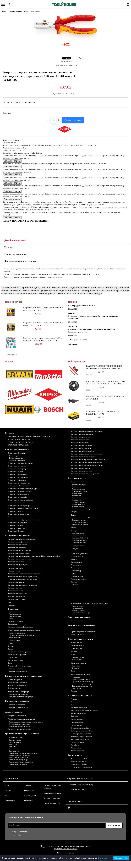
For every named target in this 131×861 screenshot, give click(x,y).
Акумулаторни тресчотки (17, 599)
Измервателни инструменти (80, 639)
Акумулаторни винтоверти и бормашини (22, 539)
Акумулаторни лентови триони (81, 445)
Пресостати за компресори (18, 694)
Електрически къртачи (16, 472)
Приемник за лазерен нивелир (82, 682)
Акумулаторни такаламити (17, 594)
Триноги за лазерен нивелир (82, 686)
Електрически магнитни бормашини (20, 463)
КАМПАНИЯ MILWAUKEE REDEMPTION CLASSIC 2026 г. (30, 436)
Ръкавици (74, 699)
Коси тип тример (15, 742)
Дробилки (12, 747)
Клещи (26, 11)
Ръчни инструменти (15, 11)
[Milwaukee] (19, 394)
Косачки (12, 749)
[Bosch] (48, 410)
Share (68, 58)
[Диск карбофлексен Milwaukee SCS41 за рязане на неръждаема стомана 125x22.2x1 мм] (74, 386)
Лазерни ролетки (78, 657)
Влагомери (76, 677)
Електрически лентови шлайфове (19, 503)
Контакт (7, 790)
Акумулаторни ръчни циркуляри (19, 559)
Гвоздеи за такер (14, 640)
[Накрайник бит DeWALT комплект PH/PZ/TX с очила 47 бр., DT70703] (11, 327)
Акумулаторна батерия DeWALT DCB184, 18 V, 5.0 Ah (102, 412)
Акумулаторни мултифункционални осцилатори (24, 574)
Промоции (9, 433)
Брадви (11, 618)
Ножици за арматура (79, 536)
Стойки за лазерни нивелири (82, 684)
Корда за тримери (78, 606)
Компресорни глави (14, 688)
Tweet (81, 58)
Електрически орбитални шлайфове (20, 500)
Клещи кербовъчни (78, 502)
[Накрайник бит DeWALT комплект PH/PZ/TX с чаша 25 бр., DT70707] (11, 312)
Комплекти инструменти (16, 596)
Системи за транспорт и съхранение (21, 635)
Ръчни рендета (76, 565)
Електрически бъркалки (16, 531)
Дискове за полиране (79, 522)
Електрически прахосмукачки (18, 514)
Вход (6, 796)
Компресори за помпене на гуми (19, 685)
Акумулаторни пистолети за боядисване (85, 474)
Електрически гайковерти (17, 480)
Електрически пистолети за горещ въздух (22, 489)
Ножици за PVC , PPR (80, 538)
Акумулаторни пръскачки (18, 764)
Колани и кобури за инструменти (19, 666)
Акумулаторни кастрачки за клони (21, 762)
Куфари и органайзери (17, 633)
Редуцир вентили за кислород (19, 724)
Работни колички (15, 637)
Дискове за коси (77, 608)
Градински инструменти (16, 737)
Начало (4, 11)
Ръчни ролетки (77, 659)
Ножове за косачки (78, 611)
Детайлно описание (15, 240)
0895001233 (83, 789)
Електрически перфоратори (17, 469)
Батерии (73, 629)
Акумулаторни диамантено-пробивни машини (87, 454)
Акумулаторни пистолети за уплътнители (22, 585)
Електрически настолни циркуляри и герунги (23, 508)
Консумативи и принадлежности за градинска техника (89, 603)
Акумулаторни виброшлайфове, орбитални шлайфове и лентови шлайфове (34, 556)
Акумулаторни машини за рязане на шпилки (86, 462)
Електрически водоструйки (17, 523)
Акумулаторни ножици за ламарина (83, 457)
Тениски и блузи (78, 722)
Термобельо (75, 745)
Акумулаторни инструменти (17, 535)
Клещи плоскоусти (78, 504)
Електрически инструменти (17, 449)
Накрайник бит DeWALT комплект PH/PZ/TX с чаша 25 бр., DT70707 (43, 309)
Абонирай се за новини (78, 340)
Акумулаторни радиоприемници (82, 434)
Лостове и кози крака (15, 660)
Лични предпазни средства (80, 695)
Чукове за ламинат (15, 612)
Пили (10, 603)
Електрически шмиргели (16, 528)
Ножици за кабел (78, 534)
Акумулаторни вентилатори (80, 468)
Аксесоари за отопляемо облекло (82, 731)
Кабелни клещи (35, 11)
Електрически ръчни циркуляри (19, 506)
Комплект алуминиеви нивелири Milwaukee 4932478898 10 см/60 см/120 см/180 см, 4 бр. (104, 367)
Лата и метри (76, 688)
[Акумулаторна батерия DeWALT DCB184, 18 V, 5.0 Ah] (74, 416)
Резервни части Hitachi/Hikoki (81, 767)
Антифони (74, 705)
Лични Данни (30, 796)
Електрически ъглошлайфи (17, 474)
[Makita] (48, 374)
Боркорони (76, 551)
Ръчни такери (75, 568)
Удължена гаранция (15, 254)
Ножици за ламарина (79, 540)
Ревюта (8, 247)
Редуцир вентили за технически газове (21, 719)
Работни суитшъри (77, 742)
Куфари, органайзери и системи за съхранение (24, 630)
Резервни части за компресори (18, 692)
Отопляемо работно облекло (81, 728)
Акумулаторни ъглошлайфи (17, 545)
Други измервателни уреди (80, 674)
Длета (10, 663)
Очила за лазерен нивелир (81, 679)
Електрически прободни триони (19, 483)
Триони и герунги (77, 576)
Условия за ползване (52, 793)
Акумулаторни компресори (17, 682)
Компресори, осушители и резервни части (23, 676)
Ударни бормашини (16, 456)
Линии (73, 671)
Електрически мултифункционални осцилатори (24, 520)
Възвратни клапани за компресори (21, 697)
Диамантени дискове (79, 520)
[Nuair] (19, 410)
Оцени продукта (66, 61)
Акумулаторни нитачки (16, 582)
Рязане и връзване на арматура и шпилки (22, 579)
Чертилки (11, 646)
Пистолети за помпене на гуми (18, 707)
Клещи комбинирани (79, 485)
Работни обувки (76, 725)
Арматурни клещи (78, 489)
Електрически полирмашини (18, 477)
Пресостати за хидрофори (81, 613)
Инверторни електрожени (17, 715)
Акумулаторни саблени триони (18, 553)
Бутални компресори (15, 680)
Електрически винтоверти (17, 466)
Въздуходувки (14, 751)
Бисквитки (28, 801)
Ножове (73, 527)
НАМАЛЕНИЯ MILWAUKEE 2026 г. (21, 442)
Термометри (75, 691)
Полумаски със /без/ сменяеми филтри (84, 710)
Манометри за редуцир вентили (20, 726)
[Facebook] (70, 795)
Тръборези (74, 585)
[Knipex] (48, 394)
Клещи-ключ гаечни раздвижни (83, 509)
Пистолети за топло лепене (17, 672)
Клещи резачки (77, 487)
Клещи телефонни (78, 506)
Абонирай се (12, 355)
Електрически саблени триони (18, 486)
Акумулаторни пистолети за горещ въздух (23, 576)
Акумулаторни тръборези (80, 440)
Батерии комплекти (77, 634)
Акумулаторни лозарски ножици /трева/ (23, 753)
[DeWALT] (19, 374)
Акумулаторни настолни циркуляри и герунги (87, 465)
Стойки (10, 643)
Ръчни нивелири (76, 648)
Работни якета (76, 748)
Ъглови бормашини (16, 458)
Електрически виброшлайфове (18, 497)
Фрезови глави (13, 624)
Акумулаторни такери (15, 568)
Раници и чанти (13, 657)
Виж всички (72, 344)
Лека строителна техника (79, 617)
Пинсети (74, 559)
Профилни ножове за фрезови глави (20, 627)
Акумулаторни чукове (15, 588)
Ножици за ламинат (79, 542)
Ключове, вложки (77, 556)
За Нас (7, 785)
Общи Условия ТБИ (52, 803)
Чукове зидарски (15, 614)
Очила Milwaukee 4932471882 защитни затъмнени (105, 397)
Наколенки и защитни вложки (81, 736)
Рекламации (29, 790)
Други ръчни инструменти (17, 655)
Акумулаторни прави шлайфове (82, 437)
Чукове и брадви (13, 609)
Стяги (73, 573)
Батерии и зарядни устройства (81, 625)
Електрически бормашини (17, 453)
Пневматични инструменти (17, 701)
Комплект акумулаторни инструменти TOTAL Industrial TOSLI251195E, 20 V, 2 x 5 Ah (42, 339)
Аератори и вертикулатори (18, 757)
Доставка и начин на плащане (20, 261)
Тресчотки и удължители (79, 554)
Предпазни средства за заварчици (19, 729)
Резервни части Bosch (78, 762)
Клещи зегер (76, 496)
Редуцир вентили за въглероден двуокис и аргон (26, 722)
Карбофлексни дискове (80, 524)
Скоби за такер (76, 571)
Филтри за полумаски (78, 713)
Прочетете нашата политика (66, 849)
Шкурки (11, 649)
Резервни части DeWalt (79, 759)
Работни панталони (77, 751)
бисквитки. (102, 858)
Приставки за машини (15, 669)
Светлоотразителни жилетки (81, 734)
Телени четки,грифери (78, 579)
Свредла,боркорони (77, 546)
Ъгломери (75, 668)
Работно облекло (77, 719)
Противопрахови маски (79, 708)
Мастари (74, 651)
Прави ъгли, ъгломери (78, 663)
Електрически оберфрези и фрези (19, 491)
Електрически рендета (15, 511)
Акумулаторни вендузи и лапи (81, 471)
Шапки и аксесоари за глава (80, 739)
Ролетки (73, 655)
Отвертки (74, 512)
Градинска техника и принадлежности (22, 734)
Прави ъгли (76, 666)
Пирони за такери (15, 571)
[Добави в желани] (125, 111)
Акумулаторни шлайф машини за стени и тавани (88, 459)
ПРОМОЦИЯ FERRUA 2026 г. (19, 445)
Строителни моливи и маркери (18, 652)
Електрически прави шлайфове (19, 494)
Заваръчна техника (13, 712)
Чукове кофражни (15, 616)
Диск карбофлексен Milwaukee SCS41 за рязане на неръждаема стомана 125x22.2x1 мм (105, 382)
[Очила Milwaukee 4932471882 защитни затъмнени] (74, 401)
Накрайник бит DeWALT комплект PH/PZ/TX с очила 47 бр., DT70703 (43, 324)
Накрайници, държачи (15, 621)
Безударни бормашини (17, 460)
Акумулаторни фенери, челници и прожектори (87, 431)
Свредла (75, 549)
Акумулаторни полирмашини (81, 448)
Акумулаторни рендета (16, 562)
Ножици (73, 531)
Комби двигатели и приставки (19, 755)
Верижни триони (15, 740)
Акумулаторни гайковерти (17, 548)
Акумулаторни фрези (15, 591)
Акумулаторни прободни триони (19, 550)
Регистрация (9, 801)
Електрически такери (15, 517)
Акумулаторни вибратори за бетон (83, 451)
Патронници (12, 605)
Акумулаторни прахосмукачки (18, 564)
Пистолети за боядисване (16, 705)
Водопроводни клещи (79, 491)
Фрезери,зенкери (77, 562)
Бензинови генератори (78, 621)
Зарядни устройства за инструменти (83, 632)
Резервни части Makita (78, 764)
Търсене (27, 785)
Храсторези (13, 744)
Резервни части (75, 755)
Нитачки (74, 582)
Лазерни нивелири (77, 643)
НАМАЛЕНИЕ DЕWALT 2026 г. (19, 439)
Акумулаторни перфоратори (18, 542)
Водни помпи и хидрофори (18, 760)
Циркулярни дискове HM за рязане (84, 518)
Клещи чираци (77, 493)
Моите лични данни (65, 853)
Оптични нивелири (77, 645)
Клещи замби (76, 500)
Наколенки (74, 716)
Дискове (73, 515)
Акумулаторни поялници (79, 442)
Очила (73, 702)
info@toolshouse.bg (85, 785)
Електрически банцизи (16, 525)
